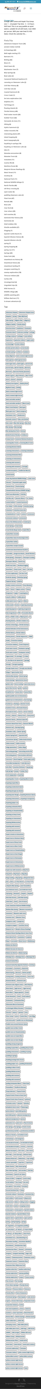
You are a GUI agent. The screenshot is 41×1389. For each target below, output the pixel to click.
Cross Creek (8, 95)
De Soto (30, 569)
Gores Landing (19, 684)
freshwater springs (24, 648)
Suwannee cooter (29, 1257)
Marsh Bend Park (11, 937)
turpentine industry (11, 1305)
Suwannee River (23, 1261)
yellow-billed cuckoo (12, 1356)
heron (20, 711)
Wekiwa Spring (30, 1316)
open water (8, 192)
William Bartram (10, 298)
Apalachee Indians (19, 340)
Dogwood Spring (10, 581)
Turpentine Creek (29, 1301)
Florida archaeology (12, 624)
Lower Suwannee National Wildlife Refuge (18, 905)
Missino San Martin (11, 945)
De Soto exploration (11, 98)
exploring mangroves (24, 609)
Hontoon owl (9, 727)
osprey (15, 1012)
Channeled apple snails (19, 482)
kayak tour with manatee (13, 870)
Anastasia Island (11, 332)
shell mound (18, 1198)
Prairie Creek (26, 1127)
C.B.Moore (24, 435)
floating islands (9, 108)
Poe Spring (9, 1127)
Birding (6, 60)
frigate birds (9, 656)
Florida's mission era (22, 620)
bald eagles (20, 363)
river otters (8, 211)
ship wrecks (9, 1202)
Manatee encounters (11, 153)
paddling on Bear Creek (13, 1067)
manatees (7, 160)
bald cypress (9, 360)
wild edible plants (23, 1324)
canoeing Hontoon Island (13, 447)
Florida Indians (20, 632)
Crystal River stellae (12, 541)
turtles (6, 279)
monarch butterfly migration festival (16, 965)
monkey (7, 176)
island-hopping (18, 759)
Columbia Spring (28, 506)
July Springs (9, 771)
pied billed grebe (11, 1115)
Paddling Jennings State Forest (15, 1059)
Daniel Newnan (30, 553)
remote (23, 1146)
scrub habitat (10, 1182)
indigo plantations (11, 747)
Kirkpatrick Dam (29, 878)
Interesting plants (10, 134)
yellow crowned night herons (14, 1364)
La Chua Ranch (19, 881)
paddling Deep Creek (26, 1047)
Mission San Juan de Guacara (14, 949)
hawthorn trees (10, 708)
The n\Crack (9, 1281)
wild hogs (23, 1328)
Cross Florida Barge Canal (13, 530)
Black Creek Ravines (12, 407)
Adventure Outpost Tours (13, 44)
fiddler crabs (14, 617)
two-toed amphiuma (12, 1308)
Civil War (23, 494)
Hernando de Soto (10, 121)
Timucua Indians (10, 276)
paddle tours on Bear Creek (14, 1028)
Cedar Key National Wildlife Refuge (16, 478)
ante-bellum (28, 336)
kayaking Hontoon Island (27, 794)
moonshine (9, 968)
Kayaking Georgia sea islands (14, 791)
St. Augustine (10, 1225)
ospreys (20, 1012)
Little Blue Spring (23, 897)
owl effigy (32, 1016)
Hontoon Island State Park (13, 723)
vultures (27, 1308)
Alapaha (8, 316)
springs (24, 1221)
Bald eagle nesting (10, 53)
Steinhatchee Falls (20, 1245)
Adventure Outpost (11, 312)
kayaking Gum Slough (12, 794)
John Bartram (26, 763)
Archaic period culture (12, 348)
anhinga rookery (11, 336)
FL (30, 617)
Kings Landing (10, 878)
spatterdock (19, 1218)
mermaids (14, 941)
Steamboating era (22, 1237)
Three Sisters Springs (12, 1285)
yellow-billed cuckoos (26, 1356)
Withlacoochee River (12, 1340)
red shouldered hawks (12, 1146)
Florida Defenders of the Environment (17, 628)
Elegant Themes (20, 1384)
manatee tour (10, 917)
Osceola (8, 1012)
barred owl (29, 363)
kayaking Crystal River (12, 783)
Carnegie (24, 466)
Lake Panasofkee (25, 885)
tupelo (8, 1301)
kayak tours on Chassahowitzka (15, 850)
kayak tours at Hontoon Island (15, 838)
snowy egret (9, 1210)
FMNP (30, 636)
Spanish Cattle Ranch (11, 234)
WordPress (20, 1386)
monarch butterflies (12, 961)
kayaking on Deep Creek (13, 814)
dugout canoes (20, 589)
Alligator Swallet (11, 324)
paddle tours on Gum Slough (14, 1040)
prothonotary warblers (27, 1131)
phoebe (20, 1103)
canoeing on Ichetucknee (13, 458)
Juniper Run (24, 771)
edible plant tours (11, 601)
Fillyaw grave (24, 617)
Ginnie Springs (10, 680)
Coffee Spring (18, 506)
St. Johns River (10, 1229)
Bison (6, 63)
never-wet (31, 976)
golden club (9, 684)
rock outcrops (18, 1154)
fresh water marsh (10, 114)
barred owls (9, 367)
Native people (26, 972)
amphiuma (20, 328)
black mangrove (21, 411)
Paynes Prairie (21, 1091)
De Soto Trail (23, 573)
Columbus (9, 510)
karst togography (11, 775)
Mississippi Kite (30, 957)
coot (18, 514)
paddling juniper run (12, 1063)
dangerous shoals (19, 553)
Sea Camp (19, 1182)
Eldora (26, 601)
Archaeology (8, 50)
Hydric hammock (10, 127)
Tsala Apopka (22, 1297)
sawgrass (18, 1178)
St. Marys (8, 1233)
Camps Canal (10, 439)
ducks (12, 589)
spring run (8, 250)
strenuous (28, 1249)
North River (9, 992)
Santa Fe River (10, 1178)
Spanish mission (29, 1210)
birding (18, 387)
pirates (23, 1119)
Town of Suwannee (21, 1293)
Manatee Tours (9, 156)
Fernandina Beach (27, 613)
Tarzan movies (29, 1277)
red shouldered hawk (26, 1142)
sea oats (25, 1182)
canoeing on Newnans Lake (14, 82)
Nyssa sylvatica (19, 992)
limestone (17, 893)
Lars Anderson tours (25, 889)
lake (5, 150)
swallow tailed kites (24, 1269)
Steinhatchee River (11, 1249)
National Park (9, 179)
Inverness (9, 759)
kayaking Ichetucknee (12, 798)
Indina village (22, 747)
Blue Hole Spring (18, 423)
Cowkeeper (27, 522)
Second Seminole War (12, 1190)
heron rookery (28, 711)
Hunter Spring (21, 731)
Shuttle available (10, 227)
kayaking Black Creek (26, 779)
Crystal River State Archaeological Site (17, 538)
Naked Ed (25, 968)
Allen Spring (9, 320)
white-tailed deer (11, 1320)
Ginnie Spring (23, 676)
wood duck (9, 1344)
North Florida (9, 185)
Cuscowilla (9, 553)
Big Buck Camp (10, 387)
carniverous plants (11, 470)
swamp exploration (11, 272)
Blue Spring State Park (12, 431)
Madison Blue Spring (12, 909)
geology (27, 660)
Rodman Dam (27, 1154)
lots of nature (23, 901)
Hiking (6, 124)
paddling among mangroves (14, 1044)
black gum (23, 407)
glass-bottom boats (21, 680)
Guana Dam (19, 692)
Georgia (8, 664)
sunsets (8, 1257)
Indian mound (10, 743)
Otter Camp (9, 1016)
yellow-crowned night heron (14, 1360)
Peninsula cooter (11, 1103)
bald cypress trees (20, 360)
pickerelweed (10, 1111)
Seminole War (30, 1194)
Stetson (21, 1249)
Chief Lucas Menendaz (12, 494)
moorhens (17, 968)
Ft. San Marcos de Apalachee (14, 660)
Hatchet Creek (25, 704)
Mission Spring (23, 953)
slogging (32, 1202)
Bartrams (9, 371)
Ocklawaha (9, 1000)
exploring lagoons (11, 609)
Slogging (7, 231)
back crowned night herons (24, 356)
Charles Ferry (10, 486)
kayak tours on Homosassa (14, 858)
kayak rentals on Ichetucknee (15, 834)
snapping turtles (24, 1206)
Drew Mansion (27, 585)
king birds (9, 874)
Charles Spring (20, 486)
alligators (27, 320)
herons (8, 715)
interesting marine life (25, 751)
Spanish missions (11, 1214)
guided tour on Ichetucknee (14, 700)
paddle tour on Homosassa (24, 1020)
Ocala (27, 992)
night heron (18, 988)
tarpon (21, 1277)
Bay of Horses (20, 375)
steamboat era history (12, 259)
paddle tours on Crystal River (14, 1036)
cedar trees (31, 478)
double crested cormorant (13, 585)
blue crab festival (23, 419)
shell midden (9, 1198)
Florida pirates (10, 636)
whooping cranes (11, 1324)
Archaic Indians (19, 344)
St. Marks (19, 1229)
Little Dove (9, 901)
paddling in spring (26, 1051)
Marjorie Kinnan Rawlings (13, 169)
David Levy (22, 561)
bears (7, 379)
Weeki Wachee (28, 1312)
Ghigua (8, 672)
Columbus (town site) (20, 510)
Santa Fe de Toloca (20, 1174)
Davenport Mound (11, 561)
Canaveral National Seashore (14, 79)
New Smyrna (28, 984)
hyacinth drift (23, 735)
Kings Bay (24, 874)
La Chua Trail (29, 881)
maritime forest (23, 925)
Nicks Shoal (9, 988)
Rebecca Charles (11, 1135)
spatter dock (10, 1218)
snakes (16, 1206)
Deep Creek (17, 569)
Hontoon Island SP (22, 719)
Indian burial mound (25, 739)
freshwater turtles (24, 652)
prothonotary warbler (12, 1131)
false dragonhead (11, 613)
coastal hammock (22, 502)
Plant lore (7, 198)
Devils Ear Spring (11, 577)
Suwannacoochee (17, 1257)
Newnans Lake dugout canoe (14, 984)
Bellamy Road (24, 383)
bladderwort (21, 415)
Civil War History (10, 86)
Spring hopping (9, 247)
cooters (23, 514)
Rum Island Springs (11, 1170)
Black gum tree (10, 411)
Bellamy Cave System (12, 383)
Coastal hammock (10, 92)
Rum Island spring (21, 1166)
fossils (7, 640)
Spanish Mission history (12, 237)
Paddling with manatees (13, 1079)
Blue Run (27, 423)
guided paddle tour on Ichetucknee (16, 696)
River (6, 205)
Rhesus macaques (11, 1150)
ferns (7, 617)
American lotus (10, 328)
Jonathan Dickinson (19, 767)
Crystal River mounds (12, 534)
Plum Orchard (28, 1123)
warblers (8, 1312)
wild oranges (15, 1332)
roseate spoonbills (11, 1162)
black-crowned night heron (14, 391)
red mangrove (19, 1139)
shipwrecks (27, 1198)
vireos (21, 1308)
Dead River (9, 569)
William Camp (10, 1336)
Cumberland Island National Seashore (17, 549)
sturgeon (8, 1253)
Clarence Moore (20, 498)
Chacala (8, 482)
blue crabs (9, 423)
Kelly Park (26, 870)
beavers (19, 379)
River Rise (9, 1154)
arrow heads (24, 348)
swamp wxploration (11, 1277)
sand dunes (9, 1174)
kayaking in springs (11, 143)
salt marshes (22, 1170)
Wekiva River (10, 1316)
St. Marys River (17, 1233)
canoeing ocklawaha (27, 450)
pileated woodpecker (24, 1115)
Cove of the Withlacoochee (14, 522)
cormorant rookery (11, 518)
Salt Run (30, 1170)
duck (7, 589)
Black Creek (26, 403)
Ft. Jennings (18, 656)
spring (6, 243)
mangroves (20, 921)
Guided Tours (9, 118)
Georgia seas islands (25, 668)
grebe (20, 688)
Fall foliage (8, 105)
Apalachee (9, 340)
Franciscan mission (16, 640)
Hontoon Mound (28, 723)
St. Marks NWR (27, 1229)
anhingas (20, 336)
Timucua (8, 1289)
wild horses (31, 1328)
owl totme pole (10, 1020)
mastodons (21, 937)
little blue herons (11, 897)
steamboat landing (11, 266)
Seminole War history (12, 218)
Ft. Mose (26, 656)
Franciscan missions (11, 644)
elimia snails (9, 605)
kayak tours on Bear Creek (14, 846)
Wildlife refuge (9, 292)
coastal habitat (10, 502)
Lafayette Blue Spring (12, 885)
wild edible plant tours (12, 1328)
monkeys (32, 965)
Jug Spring (29, 767)
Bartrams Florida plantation (21, 371)
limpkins (30, 893)
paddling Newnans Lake (12, 195)
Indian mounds (9, 131)
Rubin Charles (10, 1166)
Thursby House (24, 1285)
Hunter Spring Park (11, 735)
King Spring (19, 878)
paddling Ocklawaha (25, 1063)
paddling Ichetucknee (12, 1051)
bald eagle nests (10, 363)
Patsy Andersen (10, 1091)
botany (23, 431)
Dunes (28, 589)
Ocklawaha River (19, 1000)
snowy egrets (19, 1210)
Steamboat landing (11, 1241)
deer (24, 569)
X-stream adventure (11, 301)
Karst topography (10, 140)
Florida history (9, 111)
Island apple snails (29, 759)
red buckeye (9, 1139)
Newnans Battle (10, 980)
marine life (8, 163)
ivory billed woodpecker (13, 763)
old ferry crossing (10, 189)
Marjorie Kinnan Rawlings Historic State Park (19, 933)
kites (11, 881)
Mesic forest (8, 172)
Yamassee (23, 1348)
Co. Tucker (30, 498)
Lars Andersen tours (12, 889)
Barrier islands (19, 367)
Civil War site (9, 89)
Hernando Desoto (22, 708)
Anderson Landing (22, 332)
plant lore (19, 1123)
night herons (26, 988)
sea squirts (9, 1186)
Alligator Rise (18, 320)
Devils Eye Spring (22, 577)
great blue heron (29, 684)
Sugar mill (28, 1253)
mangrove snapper (11, 925)
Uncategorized (9, 282)
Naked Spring (10, 972)
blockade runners (11, 419)
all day (15, 316)
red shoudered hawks (12, 1142)
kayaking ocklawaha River (13, 806)
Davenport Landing (28, 557)
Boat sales (7, 76)
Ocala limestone (11, 996)
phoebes (26, 1103)
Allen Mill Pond (23, 316)
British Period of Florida (13, 435)
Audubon (26, 352)
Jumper (17, 771)
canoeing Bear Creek (12, 443)
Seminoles (8, 221)
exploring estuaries (26, 605)
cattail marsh (10, 474)
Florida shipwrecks (21, 636)
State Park (8, 256)
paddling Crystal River (12, 1047)
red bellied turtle (22, 1135)
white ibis (21, 1320)
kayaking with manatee (13, 826)
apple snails (30, 340)
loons (15, 901)
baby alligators (10, 356)
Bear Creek (29, 375)
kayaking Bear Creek (12, 779)
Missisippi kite (10, 957)
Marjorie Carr (10, 929)
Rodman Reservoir (11, 1158)
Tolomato (27, 1289)
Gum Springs (27, 700)
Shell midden (9, 224)
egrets (20, 601)
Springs (6, 253)
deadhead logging (23, 565)
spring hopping (15, 1221)
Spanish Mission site (11, 240)
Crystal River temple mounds (14, 545)
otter (26, 1012)
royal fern (21, 1162)
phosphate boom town (12, 1107)
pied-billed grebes (21, 1111)
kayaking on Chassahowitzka (14, 810)
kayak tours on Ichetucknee (14, 862)
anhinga (32, 332)
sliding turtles (24, 1202)
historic (14, 715)
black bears (8, 66)
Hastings (16, 704)
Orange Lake (9, 20)
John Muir (9, 767)
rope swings (30, 1158)
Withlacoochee (20, 1336)
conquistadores (10, 514)
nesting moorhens (20, 976)
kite (7, 881)
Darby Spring (9, 557)
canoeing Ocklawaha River (13, 454)
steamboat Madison (25, 1241)
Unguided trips (9, 285)
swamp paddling (23, 1273)
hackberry (9, 704)
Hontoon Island (10, 719)
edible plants (21, 597)
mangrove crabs (10, 921)
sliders (16, 1202)
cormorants (22, 518)
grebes (25, 688)
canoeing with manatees (13, 466)
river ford (7, 208)
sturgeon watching (11, 269)
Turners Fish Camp (17, 1301)
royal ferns (29, 1162)
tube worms (31, 1297)
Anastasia (28, 328)
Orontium (28, 1008)
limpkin (23, 893)
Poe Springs (17, 1127)
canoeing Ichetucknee (12, 450)
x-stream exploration (12, 1348)
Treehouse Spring (11, 1297)
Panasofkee (9, 1087)
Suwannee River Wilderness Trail (15, 1265)
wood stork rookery (28, 1344)
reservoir (29, 1146)
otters (17, 1016)
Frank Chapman (24, 644)
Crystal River (26, 530)
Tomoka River (10, 1293)
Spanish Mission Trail (23, 1214)
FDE (19, 613)
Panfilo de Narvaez (20, 1087)
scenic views (26, 1178)
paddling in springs (11, 1055)
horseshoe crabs (11, 731)
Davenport (18, 557)
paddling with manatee (13, 1075)
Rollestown (22, 1158)
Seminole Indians (11, 1194)
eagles (16, 593)
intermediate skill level (25, 755)
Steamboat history (11, 263)
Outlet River (23, 1016)
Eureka (17, 605)
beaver (13, 379)
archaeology (9, 344)
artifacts (19, 352)
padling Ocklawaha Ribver (13, 1083)
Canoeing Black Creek (26, 443)
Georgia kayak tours (12, 668)
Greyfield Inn (10, 692)
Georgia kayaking (18, 664)
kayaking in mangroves (27, 798)
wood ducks (17, 1344)
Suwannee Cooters (11, 1261)
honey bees (30, 715)
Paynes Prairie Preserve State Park (16, 1095)
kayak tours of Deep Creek (14, 842)
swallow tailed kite (11, 1269)
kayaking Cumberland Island (14, 787)
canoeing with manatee (13, 462)
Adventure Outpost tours (26, 312)
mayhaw (28, 937)
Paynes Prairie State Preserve (14, 1099)
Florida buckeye (24, 624)
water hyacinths (17, 1312)
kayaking (20, 775)
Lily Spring (9, 893)
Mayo (7, 941)
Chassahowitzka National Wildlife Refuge (18, 490)
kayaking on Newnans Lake (14, 147)
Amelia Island (21, 324)
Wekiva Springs (20, 1316)
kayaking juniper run (12, 802)
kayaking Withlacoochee (13, 822)
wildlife (8, 1332)
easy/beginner (24, 593)
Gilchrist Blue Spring (12, 676)
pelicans (27, 1099)
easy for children (11, 597)
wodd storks (23, 1340)
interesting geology (11, 751)
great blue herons (11, 688)
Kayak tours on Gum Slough (14, 854)
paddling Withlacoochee (13, 1071)
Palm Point (26, 1083)
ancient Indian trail (11, 47)
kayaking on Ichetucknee (13, 818)
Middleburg (31, 941)
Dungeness (9, 593)
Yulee (26, 1368)
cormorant (31, 514)
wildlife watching (10, 295)
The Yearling (18, 1281)
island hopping (9, 137)
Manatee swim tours (20, 913)
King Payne (17, 874)
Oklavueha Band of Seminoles (14, 1004)
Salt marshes (8, 214)
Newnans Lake (21, 980)
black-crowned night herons (14, 395)
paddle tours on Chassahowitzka (15, 1032)
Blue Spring (9, 427)
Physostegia (24, 1107)
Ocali (18, 996)
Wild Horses (8, 288)
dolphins (7, 102)
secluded (24, 1186)
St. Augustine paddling (22, 1225)
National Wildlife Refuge (13, 182)
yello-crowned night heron (26, 1352)
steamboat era (10, 1237)
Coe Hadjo (9, 506)
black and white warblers (13, 403)
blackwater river (10, 69)
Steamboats (9, 1245)
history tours (22, 715)
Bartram (7, 57)
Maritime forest (9, 166)
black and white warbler (13, 399)
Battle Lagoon (10, 375)
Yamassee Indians (11, 1352)
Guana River (27, 692)
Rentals (6, 202)
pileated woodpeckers (12, 1119)
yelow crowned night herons (14, 1368)
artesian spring (10, 352)
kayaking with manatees (13, 830)
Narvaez (18, 972)
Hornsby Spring (19, 727)
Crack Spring (9, 526)
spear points (28, 1218)
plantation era (10, 1123)
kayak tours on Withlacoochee (15, 866)
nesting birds (9, 976)
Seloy (22, 1190)
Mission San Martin (11, 953)
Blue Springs (8, 73)
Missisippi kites (20, 957)
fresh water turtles (11, 652)
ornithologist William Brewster (15, 1008)
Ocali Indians (26, 996)
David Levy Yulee (11, 565)
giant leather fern (17, 672)
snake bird (9, 1206)
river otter (21, 1150)
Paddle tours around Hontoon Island (16, 1024)
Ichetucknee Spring (11, 739)
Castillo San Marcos (24, 470)
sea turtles (17, 1186)
